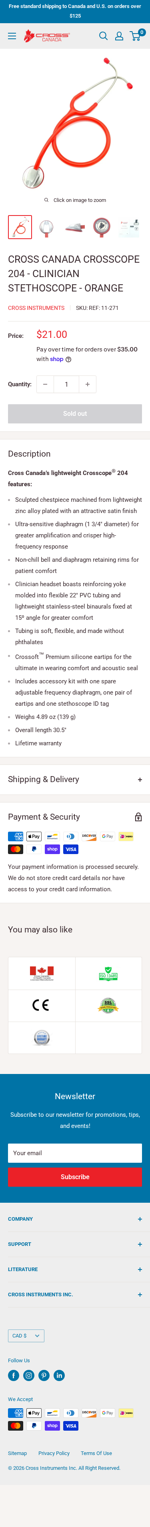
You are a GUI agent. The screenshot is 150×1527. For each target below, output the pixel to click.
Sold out (75, 413)
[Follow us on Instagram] (28, 1375)
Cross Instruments (36, 308)
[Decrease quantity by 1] (45, 384)
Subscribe (75, 1177)
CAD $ (19, 1336)
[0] (135, 36)
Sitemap (17, 1453)
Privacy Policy (54, 1453)
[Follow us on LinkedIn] (59, 1375)
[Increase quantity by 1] (87, 384)
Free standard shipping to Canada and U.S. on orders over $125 (75, 11)
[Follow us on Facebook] (13, 1375)
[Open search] (103, 36)
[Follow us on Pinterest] (44, 1375)
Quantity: (20, 384)
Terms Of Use (96, 1453)
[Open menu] (12, 36)
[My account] (119, 36)
